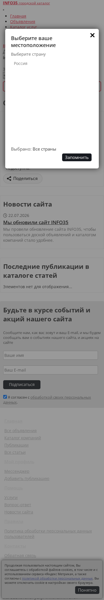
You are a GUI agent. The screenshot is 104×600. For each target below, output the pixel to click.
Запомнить (77, 157)
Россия (20, 63)
